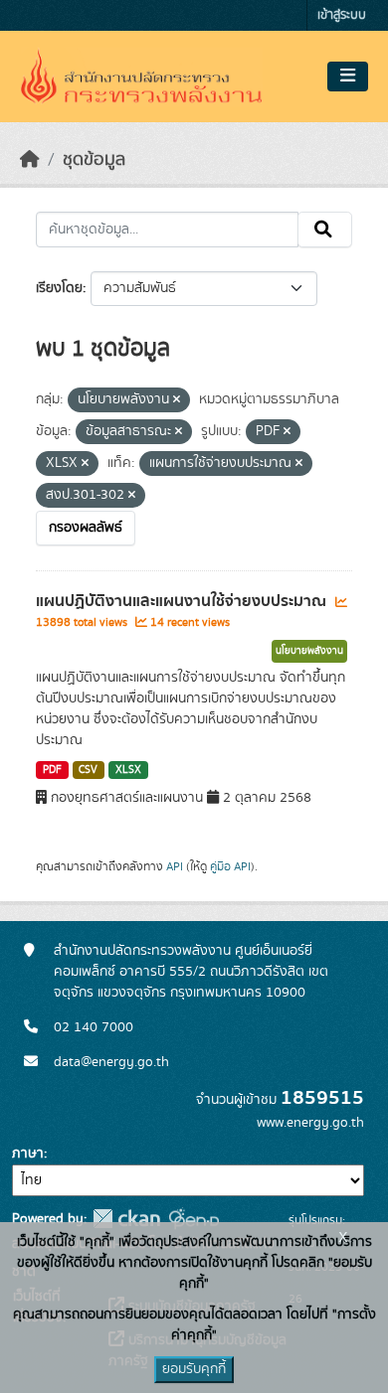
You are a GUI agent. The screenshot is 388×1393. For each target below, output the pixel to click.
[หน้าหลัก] (30, 160)
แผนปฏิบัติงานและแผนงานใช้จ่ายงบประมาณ (183, 601)
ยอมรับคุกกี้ (194, 1369)
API (174, 866)
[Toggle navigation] (347, 76)
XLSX (128, 770)
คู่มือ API (230, 866)
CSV (88, 770)
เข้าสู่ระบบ (341, 15)
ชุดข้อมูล (94, 160)
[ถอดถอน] (176, 400)
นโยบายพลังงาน (309, 651)
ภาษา (28, 1153)
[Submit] (324, 229)
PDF (52, 770)
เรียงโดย (59, 288)
